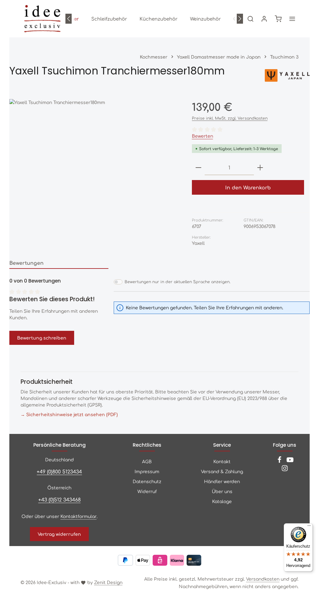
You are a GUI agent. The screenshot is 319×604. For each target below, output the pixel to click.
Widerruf (147, 491)
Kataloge (222, 501)
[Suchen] (250, 18)
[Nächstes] (240, 19)
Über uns (222, 491)
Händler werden (222, 481)
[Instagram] (284, 470)
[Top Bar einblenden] (292, 18)
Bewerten (202, 136)
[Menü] (309, 527)
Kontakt (222, 461)
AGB (147, 461)
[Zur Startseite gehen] (42, 19)
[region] (94, 162)
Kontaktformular (78, 516)
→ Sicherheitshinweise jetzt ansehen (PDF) (69, 414)
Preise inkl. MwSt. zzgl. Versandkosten (230, 118)
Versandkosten (262, 579)
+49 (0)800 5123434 (59, 471)
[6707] (94, 162)
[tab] (58, 263)
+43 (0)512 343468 (59, 499)
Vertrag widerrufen (59, 534)
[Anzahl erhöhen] (260, 167)
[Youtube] (290, 461)
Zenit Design (108, 582)
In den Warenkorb (248, 187)
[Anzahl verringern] (198, 167)
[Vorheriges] (68, 19)
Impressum (147, 471)
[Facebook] (280, 461)
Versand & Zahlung (222, 471)
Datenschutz (147, 481)
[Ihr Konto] (264, 18)
